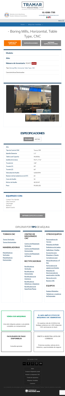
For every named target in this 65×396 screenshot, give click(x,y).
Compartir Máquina (12, 43)
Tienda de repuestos (32, 377)
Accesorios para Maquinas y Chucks (52, 254)
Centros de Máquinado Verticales (31, 245)
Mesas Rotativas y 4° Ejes (53, 262)
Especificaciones (31, 43)
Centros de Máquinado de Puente (31, 255)
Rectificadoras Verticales (29, 268)
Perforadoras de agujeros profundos (52, 267)
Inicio (32, 368)
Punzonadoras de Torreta (52, 241)
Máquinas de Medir (52, 244)
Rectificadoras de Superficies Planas (30, 288)
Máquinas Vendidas (34, 24)
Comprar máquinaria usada (32, 371)
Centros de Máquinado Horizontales (31, 250)
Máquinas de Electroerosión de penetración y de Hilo (53, 273)
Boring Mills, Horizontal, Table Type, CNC (22, 68)
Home (23, 24)
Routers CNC (50, 281)
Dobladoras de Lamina (53, 247)
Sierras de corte (51, 278)
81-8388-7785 (48, 12)
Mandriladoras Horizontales (8, 259)
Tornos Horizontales (9, 242)
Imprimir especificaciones (51, 43)
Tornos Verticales (8, 239)
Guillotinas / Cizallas (52, 250)
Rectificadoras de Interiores (30, 278)
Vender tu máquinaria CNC (32, 374)
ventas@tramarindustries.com (49, 15)
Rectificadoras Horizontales (29, 273)
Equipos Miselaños (52, 291)
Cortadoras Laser (52, 258)
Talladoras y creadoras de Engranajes (53, 295)
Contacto (32, 383)
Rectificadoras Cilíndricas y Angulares (31, 283)
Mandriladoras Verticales (8, 254)
